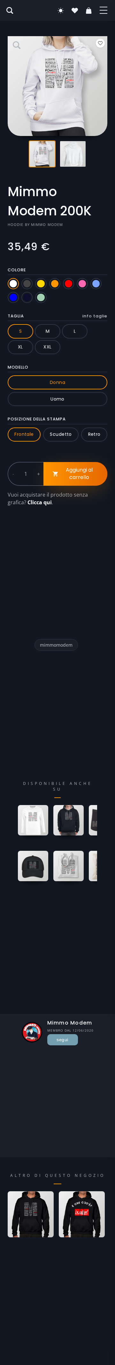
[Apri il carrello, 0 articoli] (89, 10)
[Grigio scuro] (27, 283)
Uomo (57, 399)
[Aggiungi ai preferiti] (100, 43)
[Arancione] (54, 283)
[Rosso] (68, 283)
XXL (47, 347)
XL (20, 347)
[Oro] (40, 283)
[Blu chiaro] (96, 283)
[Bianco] (13, 283)
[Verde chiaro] (40, 297)
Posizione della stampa (37, 419)
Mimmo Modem (47, 224)
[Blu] (13, 297)
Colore (17, 270)
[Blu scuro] (27, 297)
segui (62, 1039)
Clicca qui (39, 502)
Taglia (57, 316)
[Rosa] (82, 283)
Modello (18, 367)
